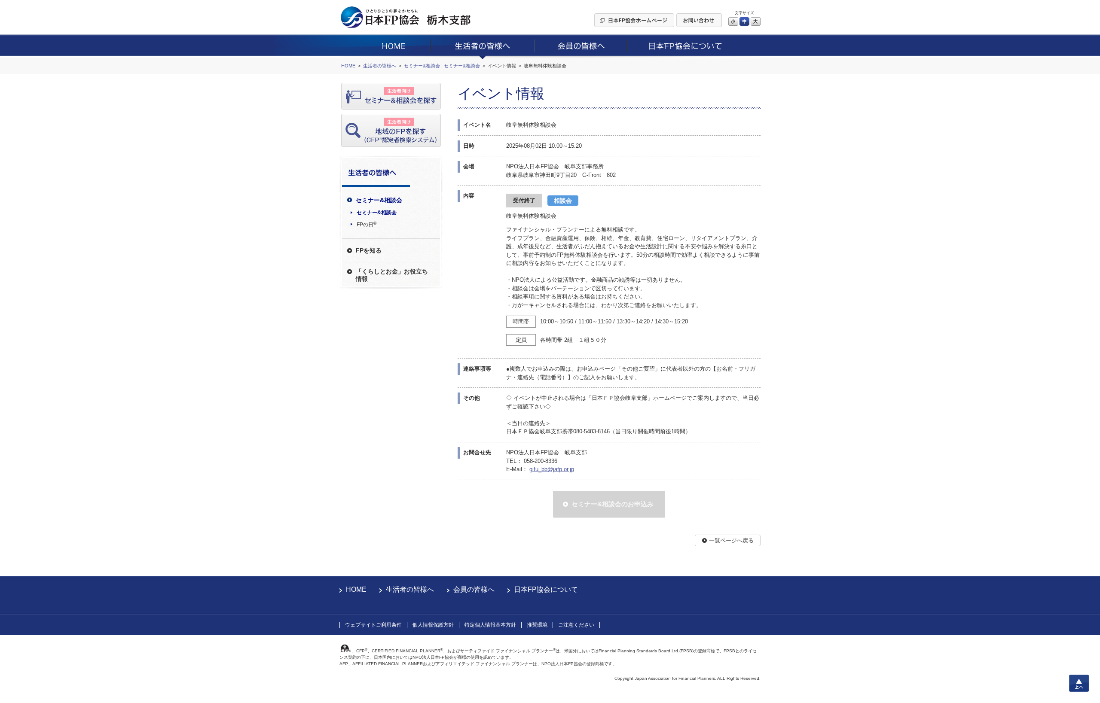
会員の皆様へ (474, 589)
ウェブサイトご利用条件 (373, 625)
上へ (1079, 683)
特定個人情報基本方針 (490, 625)
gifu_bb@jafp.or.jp (551, 469)
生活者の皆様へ (410, 589)
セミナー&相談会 (377, 213)
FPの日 (366, 224)
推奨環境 (537, 625)
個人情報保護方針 (433, 625)
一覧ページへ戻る (731, 540)
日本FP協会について (546, 589)
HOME (356, 589)
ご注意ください (576, 625)
